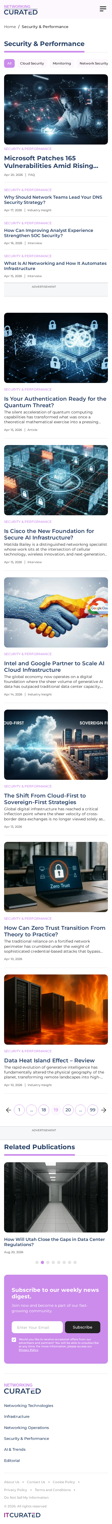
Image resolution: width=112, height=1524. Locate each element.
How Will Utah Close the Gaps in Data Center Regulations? (54, 1242)
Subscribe (82, 1327)
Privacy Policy (15, 1490)
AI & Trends (15, 1449)
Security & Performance (28, 149)
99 (92, 1109)
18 (44, 1109)
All (9, 63)
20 (68, 1109)
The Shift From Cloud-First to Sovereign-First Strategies (45, 798)
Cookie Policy (64, 1482)
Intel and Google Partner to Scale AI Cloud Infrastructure (54, 666)
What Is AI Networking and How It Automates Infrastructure (55, 266)
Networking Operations (26, 1427)
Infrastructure (17, 1416)
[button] (37, 1262)
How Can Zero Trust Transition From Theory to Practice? (54, 931)
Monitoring (62, 63)
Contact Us (36, 1482)
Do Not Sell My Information (26, 1497)
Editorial (12, 1460)
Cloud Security (32, 63)
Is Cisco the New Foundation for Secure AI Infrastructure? (49, 534)
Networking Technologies (28, 1405)
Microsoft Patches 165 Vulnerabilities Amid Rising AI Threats (48, 162)
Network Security (94, 63)
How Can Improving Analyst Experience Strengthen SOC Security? (48, 233)
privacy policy (28, 1350)
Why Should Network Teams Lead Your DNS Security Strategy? (53, 200)
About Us (11, 1482)
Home (10, 26)
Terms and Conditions (53, 1490)
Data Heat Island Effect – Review (49, 1060)
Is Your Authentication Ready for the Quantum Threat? (55, 402)
